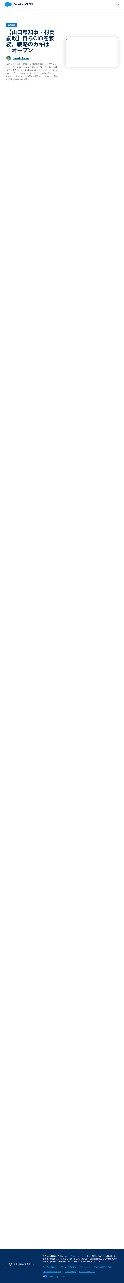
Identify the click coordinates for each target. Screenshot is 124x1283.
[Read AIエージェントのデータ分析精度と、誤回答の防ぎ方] (84, 506)
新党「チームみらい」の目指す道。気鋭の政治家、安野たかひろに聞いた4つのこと (77, 1036)
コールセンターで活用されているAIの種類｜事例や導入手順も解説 (30, 1226)
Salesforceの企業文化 (15, 241)
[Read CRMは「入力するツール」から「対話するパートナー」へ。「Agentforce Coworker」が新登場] (62, 226)
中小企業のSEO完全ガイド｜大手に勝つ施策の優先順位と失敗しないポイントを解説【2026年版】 (92, 1205)
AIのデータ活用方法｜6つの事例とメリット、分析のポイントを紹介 (31, 1205)
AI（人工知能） (94, 811)
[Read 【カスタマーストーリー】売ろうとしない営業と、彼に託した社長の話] (21, 797)
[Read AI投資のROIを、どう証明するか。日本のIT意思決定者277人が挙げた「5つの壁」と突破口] (42, 136)
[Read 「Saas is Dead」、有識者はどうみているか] (21, 713)
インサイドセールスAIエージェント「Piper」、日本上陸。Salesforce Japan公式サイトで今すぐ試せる (102, 174)
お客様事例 (10, 811)
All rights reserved (78, 1256)
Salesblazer (72, 1137)
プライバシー (84, 1266)
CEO (48, 728)
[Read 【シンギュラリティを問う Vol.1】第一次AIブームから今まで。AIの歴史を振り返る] (92, 944)
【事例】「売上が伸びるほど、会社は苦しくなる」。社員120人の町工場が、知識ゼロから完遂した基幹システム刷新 (61, 825)
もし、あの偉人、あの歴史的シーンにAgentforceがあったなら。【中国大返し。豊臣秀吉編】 (15, 523)
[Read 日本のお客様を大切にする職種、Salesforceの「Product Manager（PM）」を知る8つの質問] (102, 226)
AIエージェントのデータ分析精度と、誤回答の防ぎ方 (82, 527)
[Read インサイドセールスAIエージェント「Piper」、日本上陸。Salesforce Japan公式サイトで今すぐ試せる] (102, 148)
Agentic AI (92, 163)
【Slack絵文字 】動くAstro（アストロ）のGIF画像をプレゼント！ (31, 1168)
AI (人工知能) (11, 1137)
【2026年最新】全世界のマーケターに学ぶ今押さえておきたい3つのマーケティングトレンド (30, 1146)
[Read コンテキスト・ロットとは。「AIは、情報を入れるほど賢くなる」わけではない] (44, 500)
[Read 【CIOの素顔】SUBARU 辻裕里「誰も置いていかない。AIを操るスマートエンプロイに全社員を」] (16, 1015)
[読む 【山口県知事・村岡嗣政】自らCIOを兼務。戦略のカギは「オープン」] (91, 52)
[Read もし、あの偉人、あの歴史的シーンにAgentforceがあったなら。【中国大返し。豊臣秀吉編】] (15, 499)
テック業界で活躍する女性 (98, 241)
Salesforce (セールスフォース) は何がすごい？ (59, 314)
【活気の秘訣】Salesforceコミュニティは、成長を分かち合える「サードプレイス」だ (20, 253)
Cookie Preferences (87, 1271)
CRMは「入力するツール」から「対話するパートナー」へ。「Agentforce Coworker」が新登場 (61, 253)
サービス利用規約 (68, 1266)
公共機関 (12, 25)
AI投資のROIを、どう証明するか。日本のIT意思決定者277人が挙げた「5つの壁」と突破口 (40, 170)
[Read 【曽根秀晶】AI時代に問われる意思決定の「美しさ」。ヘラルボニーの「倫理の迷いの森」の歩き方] (46, 1015)
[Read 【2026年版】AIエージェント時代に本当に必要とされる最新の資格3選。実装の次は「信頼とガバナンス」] (91, 431)
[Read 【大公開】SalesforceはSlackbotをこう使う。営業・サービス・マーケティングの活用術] (30, 430)
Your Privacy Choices (56, 1276)
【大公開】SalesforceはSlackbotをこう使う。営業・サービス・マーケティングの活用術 (30, 455)
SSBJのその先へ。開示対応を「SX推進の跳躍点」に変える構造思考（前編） (61, 330)
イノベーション (12, 1196)
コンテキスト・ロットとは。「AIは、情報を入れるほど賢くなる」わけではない (43, 521)
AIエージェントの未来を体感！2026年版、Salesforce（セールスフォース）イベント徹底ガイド (102, 823)
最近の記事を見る (107, 877)
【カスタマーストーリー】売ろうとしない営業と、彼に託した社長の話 (20, 821)
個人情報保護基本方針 (52, 1271)
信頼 (110, 1266)
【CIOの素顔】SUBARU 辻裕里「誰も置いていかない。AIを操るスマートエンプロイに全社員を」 (16, 1038)
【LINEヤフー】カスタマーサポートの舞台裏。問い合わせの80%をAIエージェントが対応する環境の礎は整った (31, 970)
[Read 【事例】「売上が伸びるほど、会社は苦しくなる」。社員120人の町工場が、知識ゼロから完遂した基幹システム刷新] (62, 797)
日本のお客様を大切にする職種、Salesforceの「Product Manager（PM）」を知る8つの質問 (101, 253)
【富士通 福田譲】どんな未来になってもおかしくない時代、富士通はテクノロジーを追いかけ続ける (81, 735)
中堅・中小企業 (73, 1196)
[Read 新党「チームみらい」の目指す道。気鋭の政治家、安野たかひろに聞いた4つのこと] (77, 1015)
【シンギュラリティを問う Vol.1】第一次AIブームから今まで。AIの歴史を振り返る (91, 968)
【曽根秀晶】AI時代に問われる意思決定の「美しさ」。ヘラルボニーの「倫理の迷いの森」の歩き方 (46, 1036)
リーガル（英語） (50, 1266)
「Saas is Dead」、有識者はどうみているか (20, 735)
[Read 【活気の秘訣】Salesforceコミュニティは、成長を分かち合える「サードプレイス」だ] (21, 226)
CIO (7, 162)
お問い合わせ (70, 1271)
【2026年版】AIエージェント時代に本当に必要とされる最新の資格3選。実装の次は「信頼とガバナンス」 (90, 459)
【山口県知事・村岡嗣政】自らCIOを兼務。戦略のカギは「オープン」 (30, 41)
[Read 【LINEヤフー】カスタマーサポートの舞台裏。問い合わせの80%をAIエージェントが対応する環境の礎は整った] (31, 944)
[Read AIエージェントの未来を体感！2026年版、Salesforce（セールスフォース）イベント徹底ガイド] (102, 797)
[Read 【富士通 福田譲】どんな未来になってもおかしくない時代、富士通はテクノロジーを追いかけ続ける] (82, 701)
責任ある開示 (99, 1266)
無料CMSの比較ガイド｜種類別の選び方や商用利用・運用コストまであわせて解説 (91, 1226)
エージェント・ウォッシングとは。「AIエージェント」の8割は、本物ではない (61, 348)
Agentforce (51, 241)
